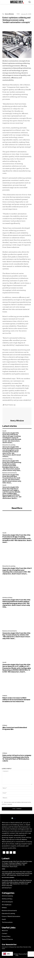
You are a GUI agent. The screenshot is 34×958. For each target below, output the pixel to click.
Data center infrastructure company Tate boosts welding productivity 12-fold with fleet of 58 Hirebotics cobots (16, 758)
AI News (4, 695)
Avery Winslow (9, 14)
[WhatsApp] (17, 27)
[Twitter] (8, 27)
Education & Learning (8, 444)
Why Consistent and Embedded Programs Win (14, 728)
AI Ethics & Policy (7, 458)
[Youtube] (14, 852)
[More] (21, 27)
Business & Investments (9, 472)
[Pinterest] (12, 27)
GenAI (4, 431)
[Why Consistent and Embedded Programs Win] (17, 714)
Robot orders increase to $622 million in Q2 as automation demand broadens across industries (16, 699)
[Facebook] (4, 27)
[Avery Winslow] (17, 413)
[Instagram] (7, 852)
